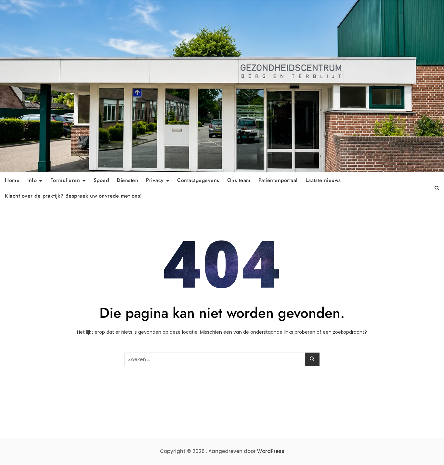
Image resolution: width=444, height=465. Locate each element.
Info (32, 180)
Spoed (101, 180)
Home (12, 180)
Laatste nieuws (323, 180)
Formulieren (65, 180)
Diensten (127, 180)
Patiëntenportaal (278, 180)
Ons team (239, 180)
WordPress (270, 451)
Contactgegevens (198, 180)
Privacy (155, 180)
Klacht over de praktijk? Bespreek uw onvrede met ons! (73, 196)
